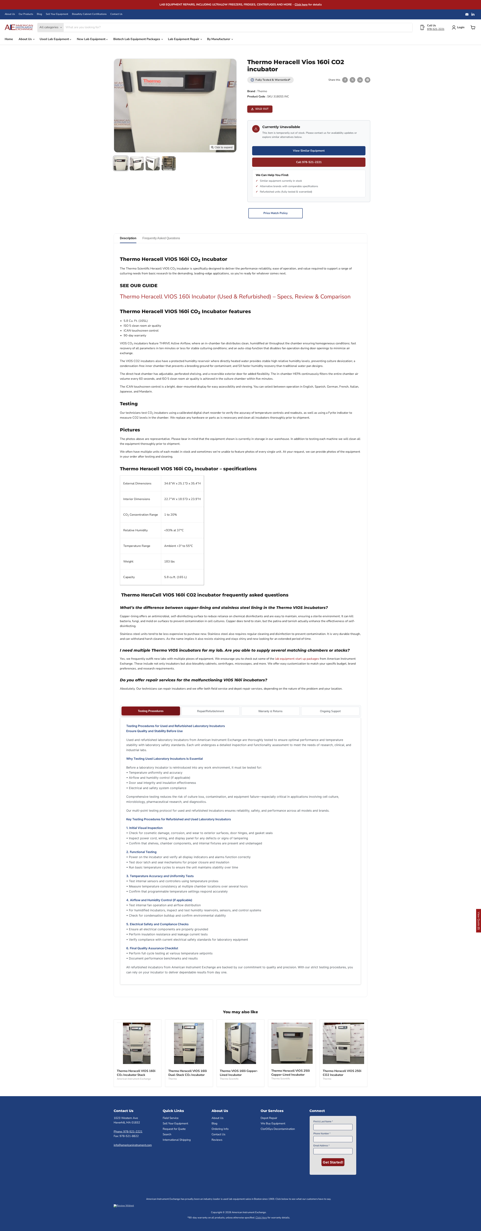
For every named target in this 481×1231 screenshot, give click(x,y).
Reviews (217, 1140)
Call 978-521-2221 (309, 162)
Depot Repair (269, 1118)
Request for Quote (174, 1129)
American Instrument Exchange (134, 1079)
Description (128, 238)
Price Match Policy (275, 213)
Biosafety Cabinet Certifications (89, 14)
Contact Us (116, 14)
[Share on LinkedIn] (360, 80)
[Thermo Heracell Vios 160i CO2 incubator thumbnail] (120, 163)
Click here (301, 4)
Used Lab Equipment (55, 39)
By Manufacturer (219, 39)
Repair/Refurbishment (210, 711)
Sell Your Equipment (57, 14)
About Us (10, 14)
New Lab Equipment (91, 39)
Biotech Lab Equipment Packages (137, 39)
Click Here (261, 1217)
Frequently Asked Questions (161, 238)
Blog (39, 14)
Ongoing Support (330, 711)
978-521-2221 (435, 29)
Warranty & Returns (270, 711)
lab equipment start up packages (297, 659)
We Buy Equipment (273, 1123)
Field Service (170, 1118)
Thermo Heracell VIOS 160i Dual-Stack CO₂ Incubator (187, 1073)
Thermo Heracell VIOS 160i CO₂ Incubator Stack (136, 1073)
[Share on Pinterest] (367, 80)
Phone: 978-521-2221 (128, 1131)
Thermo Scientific (229, 1079)
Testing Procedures (150, 711)
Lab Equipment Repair (184, 39)
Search (167, 1134)
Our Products (26, 14)
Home (9, 39)
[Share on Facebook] (345, 80)
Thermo (262, 91)
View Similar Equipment (309, 151)
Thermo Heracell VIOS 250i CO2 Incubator (342, 1073)
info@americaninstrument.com (133, 1145)
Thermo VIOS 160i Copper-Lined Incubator (239, 1073)
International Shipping (177, 1140)
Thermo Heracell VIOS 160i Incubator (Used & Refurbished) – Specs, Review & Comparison (235, 297)
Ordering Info (220, 1129)
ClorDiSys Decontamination (278, 1129)
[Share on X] (352, 80)
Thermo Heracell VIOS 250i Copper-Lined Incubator (290, 1073)
